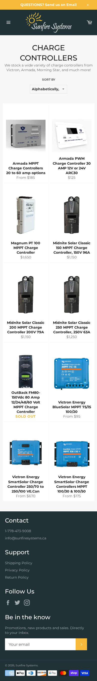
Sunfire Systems (27, 665)
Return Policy (17, 577)
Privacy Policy (17, 570)
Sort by (48, 79)
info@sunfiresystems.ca (25, 538)
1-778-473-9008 (18, 531)
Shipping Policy (18, 563)
